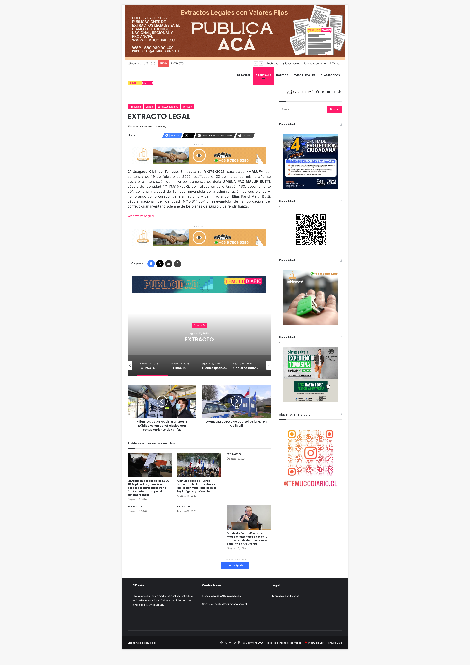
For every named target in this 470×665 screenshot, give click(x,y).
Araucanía (135, 106)
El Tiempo (335, 63)
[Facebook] (151, 263)
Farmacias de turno (315, 63)
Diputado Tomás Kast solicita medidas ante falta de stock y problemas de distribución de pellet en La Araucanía (247, 538)
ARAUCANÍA (263, 75)
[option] (199, 339)
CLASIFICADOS (330, 75)
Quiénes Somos (291, 63)
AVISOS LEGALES (304, 75)
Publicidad (272, 63)
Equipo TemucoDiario (141, 126)
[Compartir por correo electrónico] (168, 263)
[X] (160, 263)
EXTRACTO (177, 63)
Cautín (149, 106)
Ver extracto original (141, 216)
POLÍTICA (282, 75)
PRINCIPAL (244, 75)
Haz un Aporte (235, 565)
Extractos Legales (168, 106)
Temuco (187, 106)
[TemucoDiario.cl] (140, 83)
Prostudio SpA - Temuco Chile (325, 642)
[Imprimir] (177, 263)
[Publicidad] (235, 32)
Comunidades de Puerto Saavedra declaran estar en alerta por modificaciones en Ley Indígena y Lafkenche (197, 486)
